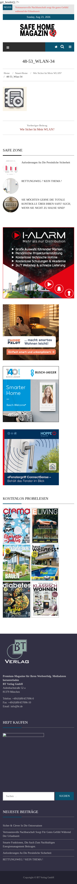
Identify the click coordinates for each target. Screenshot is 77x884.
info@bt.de (17, 706)
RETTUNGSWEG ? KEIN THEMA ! (41, 181)
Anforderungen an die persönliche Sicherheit (45, 162)
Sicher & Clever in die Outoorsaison (22, 825)
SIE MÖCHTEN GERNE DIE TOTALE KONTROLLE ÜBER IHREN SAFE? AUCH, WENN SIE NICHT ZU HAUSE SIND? (46, 203)
